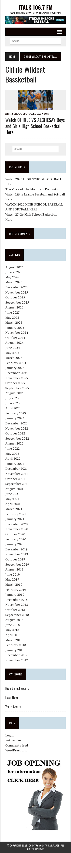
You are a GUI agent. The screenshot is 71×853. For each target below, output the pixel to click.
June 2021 (12, 494)
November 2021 (16, 473)
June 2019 (12, 574)
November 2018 (16, 604)
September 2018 (17, 615)
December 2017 (16, 655)
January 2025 (14, 327)
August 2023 (14, 393)
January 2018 (14, 650)
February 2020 (15, 539)
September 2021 (17, 484)
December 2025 (16, 287)
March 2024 (13, 358)
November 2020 (16, 529)
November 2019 (16, 554)
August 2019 (14, 569)
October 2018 (15, 610)
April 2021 (13, 504)
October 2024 (15, 337)
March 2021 (13, 509)
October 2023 (15, 383)
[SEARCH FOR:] (35, 40)
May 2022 (12, 453)
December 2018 (16, 599)
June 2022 (12, 448)
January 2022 (14, 463)
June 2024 (12, 347)
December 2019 (16, 549)
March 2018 (13, 640)
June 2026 (12, 272)
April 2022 (13, 458)
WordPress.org (15, 750)
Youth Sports (13, 706)
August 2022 (14, 443)
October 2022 (15, 433)
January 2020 (14, 544)
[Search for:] (35, 149)
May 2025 (12, 317)
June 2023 (12, 403)
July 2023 (12, 398)
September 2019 (17, 564)
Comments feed (16, 745)
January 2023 (14, 418)
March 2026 (13, 282)
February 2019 (15, 589)
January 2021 (14, 519)
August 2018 (14, 620)
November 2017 (16, 660)
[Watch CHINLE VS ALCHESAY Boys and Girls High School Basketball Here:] (35, 107)
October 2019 (15, 559)
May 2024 (12, 353)
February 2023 (15, 413)
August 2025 (14, 307)
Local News (41, 113)
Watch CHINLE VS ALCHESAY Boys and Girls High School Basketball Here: (35, 125)
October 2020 (15, 534)
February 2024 (15, 363)
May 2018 (12, 630)
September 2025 (17, 302)
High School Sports (18, 113)
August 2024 (14, 342)
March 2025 (13, 322)
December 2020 (16, 524)
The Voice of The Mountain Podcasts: (32, 189)
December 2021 (16, 468)
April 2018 (13, 635)
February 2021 (15, 514)
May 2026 (12, 277)
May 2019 (12, 579)
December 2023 (16, 373)
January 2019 (14, 594)
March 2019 (13, 584)
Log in (9, 735)
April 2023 (13, 408)
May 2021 (12, 499)
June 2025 (12, 312)
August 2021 (14, 489)
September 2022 (17, 438)
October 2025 (15, 297)
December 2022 (16, 423)
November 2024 (16, 332)
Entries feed (13, 740)
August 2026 (14, 267)
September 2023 (17, 388)
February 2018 (15, 645)
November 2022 (16, 428)
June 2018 (12, 625)
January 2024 (14, 368)
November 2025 (16, 292)
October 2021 (15, 479)
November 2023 (16, 378)
